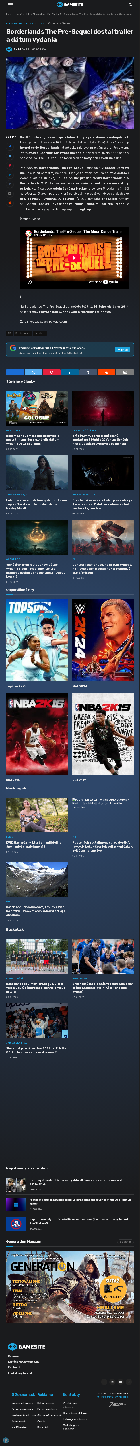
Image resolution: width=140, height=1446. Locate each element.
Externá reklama (47, 1409)
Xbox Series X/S (16, 494)
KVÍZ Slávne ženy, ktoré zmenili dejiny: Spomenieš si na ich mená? (34, 844)
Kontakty (71, 1394)
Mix (74, 837)
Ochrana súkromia (22, 1409)
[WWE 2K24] (103, 640)
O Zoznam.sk (23, 1394)
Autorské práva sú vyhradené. (112, 1397)
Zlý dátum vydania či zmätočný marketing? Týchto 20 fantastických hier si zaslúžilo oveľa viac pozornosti (100, 440)
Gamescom (13, 430)
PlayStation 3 (54, 14)
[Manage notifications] (6, 1440)
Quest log (13, 559)
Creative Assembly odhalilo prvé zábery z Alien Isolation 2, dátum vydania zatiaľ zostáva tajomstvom (102, 504)
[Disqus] (70, 1110)
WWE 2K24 (79, 686)
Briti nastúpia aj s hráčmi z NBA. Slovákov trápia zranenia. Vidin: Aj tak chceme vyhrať (102, 988)
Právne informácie (23, 1403)
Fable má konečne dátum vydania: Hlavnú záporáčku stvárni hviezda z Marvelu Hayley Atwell (36, 504)
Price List (42, 1427)
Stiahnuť (125, 1241)
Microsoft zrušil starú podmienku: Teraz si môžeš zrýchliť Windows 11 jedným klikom (81, 1201)
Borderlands (22, 333)
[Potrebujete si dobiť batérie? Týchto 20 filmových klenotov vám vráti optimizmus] (16, 1185)
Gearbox (40, 333)
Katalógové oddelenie (75, 1419)
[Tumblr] (9, 184)
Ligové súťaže (15, 978)
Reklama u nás (45, 1403)
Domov (9, 14)
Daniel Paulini (21, 49)
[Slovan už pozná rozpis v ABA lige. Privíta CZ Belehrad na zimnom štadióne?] (37, 1020)
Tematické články (84, 430)
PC (73, 559)
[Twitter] (9, 156)
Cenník (41, 1421)
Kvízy (9, 837)
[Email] (9, 193)
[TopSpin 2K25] (37, 640)
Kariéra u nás (19, 1421)
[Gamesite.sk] (70, 4)
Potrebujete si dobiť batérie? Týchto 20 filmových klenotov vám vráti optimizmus (76, 1182)
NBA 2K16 (13, 780)
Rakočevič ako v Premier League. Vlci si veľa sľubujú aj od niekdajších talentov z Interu (36, 988)
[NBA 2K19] (103, 734)
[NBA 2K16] (37, 734)
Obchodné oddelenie (75, 1413)
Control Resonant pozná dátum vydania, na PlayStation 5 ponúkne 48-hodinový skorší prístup (102, 568)
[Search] (130, 5)
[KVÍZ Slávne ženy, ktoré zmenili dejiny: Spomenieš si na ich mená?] (37, 815)
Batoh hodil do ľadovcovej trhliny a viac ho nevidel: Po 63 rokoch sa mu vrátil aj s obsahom (35, 911)
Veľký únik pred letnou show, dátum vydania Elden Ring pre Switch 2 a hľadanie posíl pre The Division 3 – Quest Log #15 (35, 570)
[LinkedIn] (9, 174)
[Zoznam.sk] (118, 1405)
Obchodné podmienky (50, 1415)
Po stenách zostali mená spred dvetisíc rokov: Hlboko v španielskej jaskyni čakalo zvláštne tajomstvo (102, 846)
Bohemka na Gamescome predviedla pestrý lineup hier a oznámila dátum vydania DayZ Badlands (32, 440)
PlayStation (39, 14)
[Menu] (10, 5)
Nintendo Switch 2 (84, 494)
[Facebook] (9, 146)
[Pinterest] (9, 165)
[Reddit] (9, 202)
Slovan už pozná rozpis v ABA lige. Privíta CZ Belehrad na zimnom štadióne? (36, 1050)
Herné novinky (23, 14)
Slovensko (79, 978)
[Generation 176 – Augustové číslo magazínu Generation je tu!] (70, 1287)
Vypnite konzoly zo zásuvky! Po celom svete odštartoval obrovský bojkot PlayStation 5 (79, 1221)
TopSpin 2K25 (16, 686)
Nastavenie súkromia (24, 1415)
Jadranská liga (16, 1043)
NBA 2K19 (79, 780)
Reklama (45, 1394)
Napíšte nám (19, 1427)
